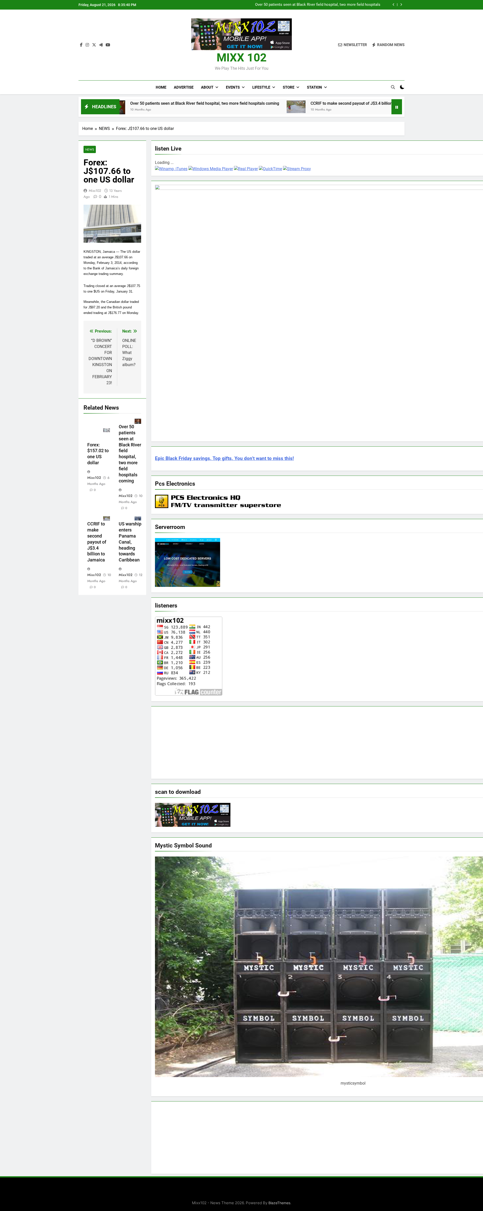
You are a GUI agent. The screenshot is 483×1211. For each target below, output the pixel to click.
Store (288, 87)
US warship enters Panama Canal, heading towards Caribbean (130, 542)
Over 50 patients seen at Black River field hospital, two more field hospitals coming (143, 103)
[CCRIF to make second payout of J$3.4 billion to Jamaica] (234, 106)
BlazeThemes (279, 1203)
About (207, 87)
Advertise (183, 87)
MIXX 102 (242, 57)
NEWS (89, 149)
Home (161, 87)
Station (314, 87)
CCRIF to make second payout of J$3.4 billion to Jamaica (331, 5)
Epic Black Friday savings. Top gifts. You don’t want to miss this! (224, 458)
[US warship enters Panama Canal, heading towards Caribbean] (370, 106)
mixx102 (95, 190)
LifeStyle (261, 87)
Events (233, 87)
